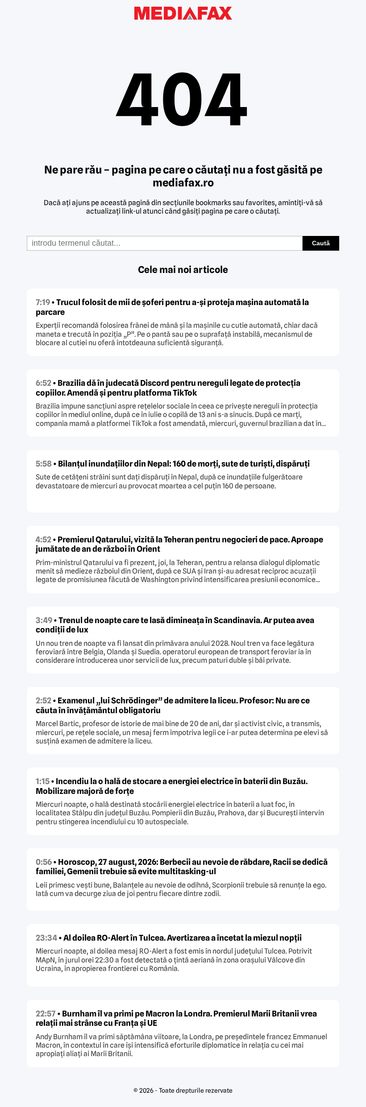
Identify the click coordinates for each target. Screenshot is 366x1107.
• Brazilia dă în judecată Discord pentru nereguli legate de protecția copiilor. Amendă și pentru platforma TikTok (168, 387)
